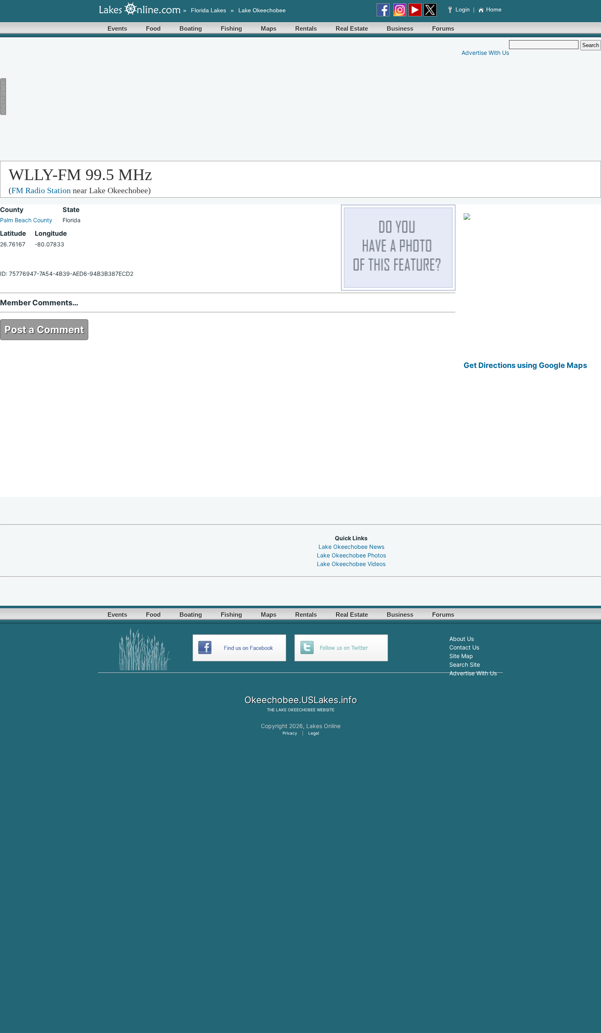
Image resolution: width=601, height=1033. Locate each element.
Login (462, 9)
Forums (443, 28)
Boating (190, 28)
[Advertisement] (161, 97)
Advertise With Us (485, 52)
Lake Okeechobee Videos (351, 563)
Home (494, 9)
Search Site (464, 664)
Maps (268, 28)
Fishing (231, 28)
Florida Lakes (208, 10)
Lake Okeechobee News (351, 546)
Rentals (306, 28)
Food (153, 28)
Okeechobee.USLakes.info (300, 700)
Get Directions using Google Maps (525, 365)
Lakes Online (323, 725)
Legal (313, 733)
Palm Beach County (26, 220)
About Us (461, 638)
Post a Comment (44, 330)
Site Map (461, 655)
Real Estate (352, 28)
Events (117, 28)
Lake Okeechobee (262, 10)
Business (400, 28)
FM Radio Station (41, 190)
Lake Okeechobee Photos (351, 555)
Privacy (290, 733)
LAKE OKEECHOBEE (296, 709)
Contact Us (464, 647)
